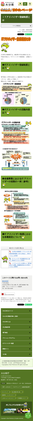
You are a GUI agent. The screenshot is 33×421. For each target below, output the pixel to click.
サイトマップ (5, 391)
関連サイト (6, 349)
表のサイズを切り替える (16, 248)
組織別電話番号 (26, 387)
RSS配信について (22, 398)
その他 (4, 354)
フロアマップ (16, 387)
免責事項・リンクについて (8, 395)
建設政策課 (5, 281)
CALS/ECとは (6, 321)
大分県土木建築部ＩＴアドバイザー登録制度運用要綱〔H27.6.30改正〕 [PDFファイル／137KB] (20, 253)
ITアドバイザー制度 (8, 343)
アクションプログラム (9, 338)
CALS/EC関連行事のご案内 (10, 316)
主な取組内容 (6, 327)
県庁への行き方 (7, 387)
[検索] (30, 4)
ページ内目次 (17, 25)
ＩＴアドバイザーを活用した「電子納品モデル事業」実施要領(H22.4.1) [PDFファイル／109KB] (20, 265)
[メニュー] (25, 4)
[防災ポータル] (20, 4)
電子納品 (5, 332)
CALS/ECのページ (8, 311)
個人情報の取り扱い (16, 391)
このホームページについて (8, 398)
